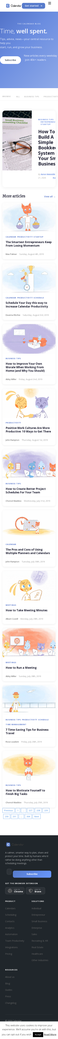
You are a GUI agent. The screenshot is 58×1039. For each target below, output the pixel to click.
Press (8, 996)
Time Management (16, 724)
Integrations (11, 947)
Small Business (39, 921)
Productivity (25, 237)
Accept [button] (38, 1034)
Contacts (10, 921)
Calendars (10, 908)
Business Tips (31, 96)
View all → (50, 196)
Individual (36, 908)
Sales (34, 934)
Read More (50, 1034)
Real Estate (37, 947)
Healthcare (37, 953)
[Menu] (49, 5)
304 (28, 816)
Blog (7, 983)
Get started (32, 5)
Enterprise (37, 927)
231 (14, 816)
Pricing (8, 953)
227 (30, 810)
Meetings (11, 605)
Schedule (39, 297)
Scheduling (10, 914)
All (18, 96)
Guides (8, 989)
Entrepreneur (49, 122)
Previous (8, 810)
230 (6, 816)
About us (10, 976)
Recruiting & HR (40, 940)
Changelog (10, 1002)
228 (38, 810)
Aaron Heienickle (48, 174)
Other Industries (40, 960)
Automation (11, 934)
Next (36, 816)
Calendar (11, 237)
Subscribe (10, 60)
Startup (45, 124)
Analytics (9, 927)
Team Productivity (14, 940)
